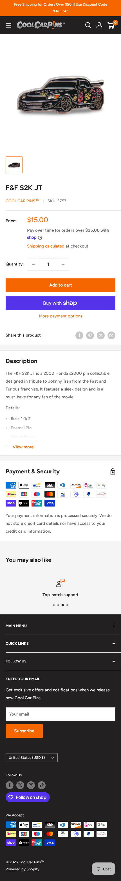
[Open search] (88, 25)
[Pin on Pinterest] (90, 335)
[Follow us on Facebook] (10, 785)
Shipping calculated (45, 246)
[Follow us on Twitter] (20, 785)
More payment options (60, 316)
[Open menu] (8, 25)
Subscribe (24, 731)
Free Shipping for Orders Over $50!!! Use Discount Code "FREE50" (60, 7)
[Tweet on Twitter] (101, 335)
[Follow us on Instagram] (31, 785)
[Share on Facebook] (79, 335)
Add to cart (60, 285)
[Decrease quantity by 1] (33, 264)
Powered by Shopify (22, 869)
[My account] (99, 25)
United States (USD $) (27, 757)
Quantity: (15, 264)
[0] (110, 25)
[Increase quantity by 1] (63, 264)
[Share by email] (111, 335)
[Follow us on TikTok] (42, 785)
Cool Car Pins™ (22, 201)
